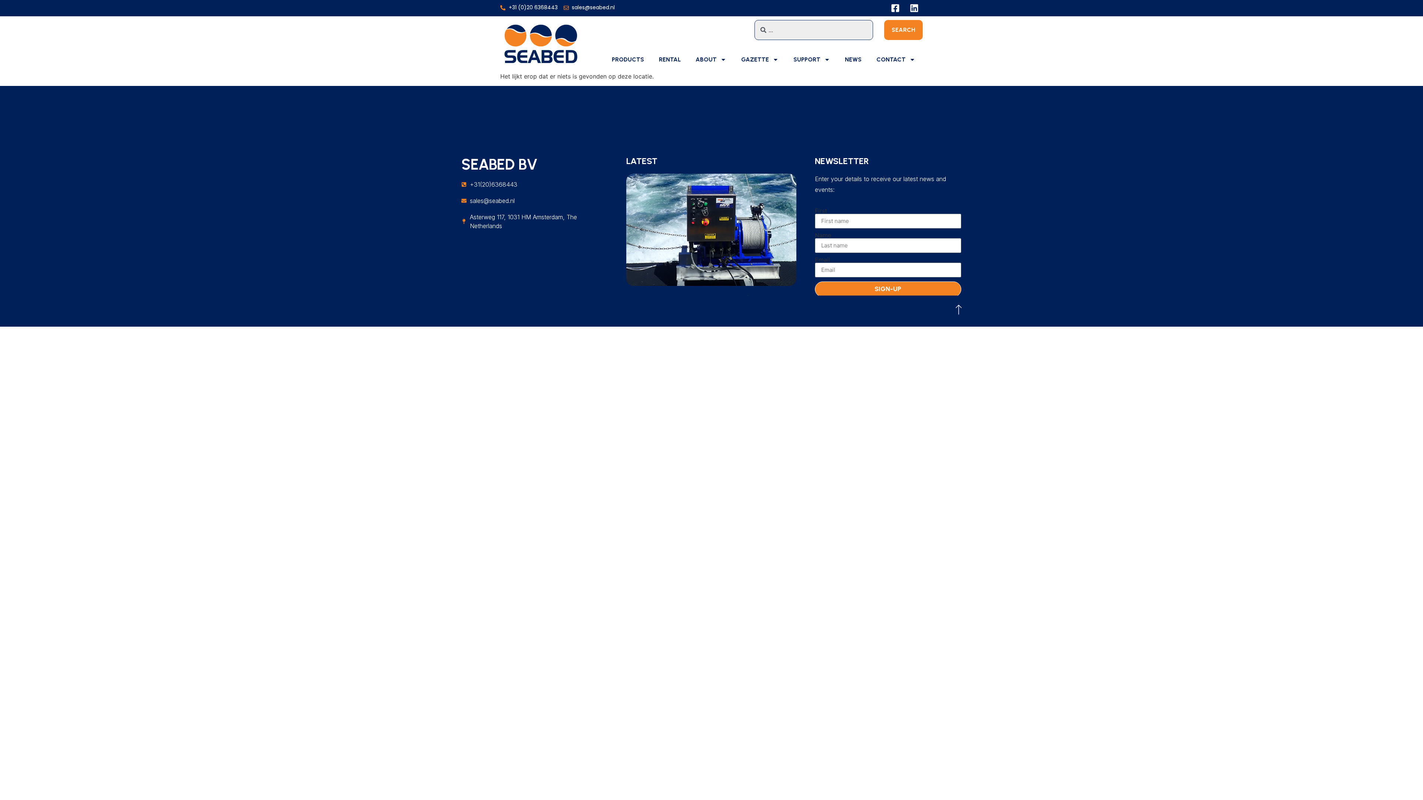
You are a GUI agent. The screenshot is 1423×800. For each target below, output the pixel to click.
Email (822, 260)
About (706, 59)
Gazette (755, 59)
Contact (891, 59)
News (853, 59)
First (821, 211)
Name (823, 235)
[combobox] (813, 30)
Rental (670, 59)
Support (806, 59)
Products (628, 59)
